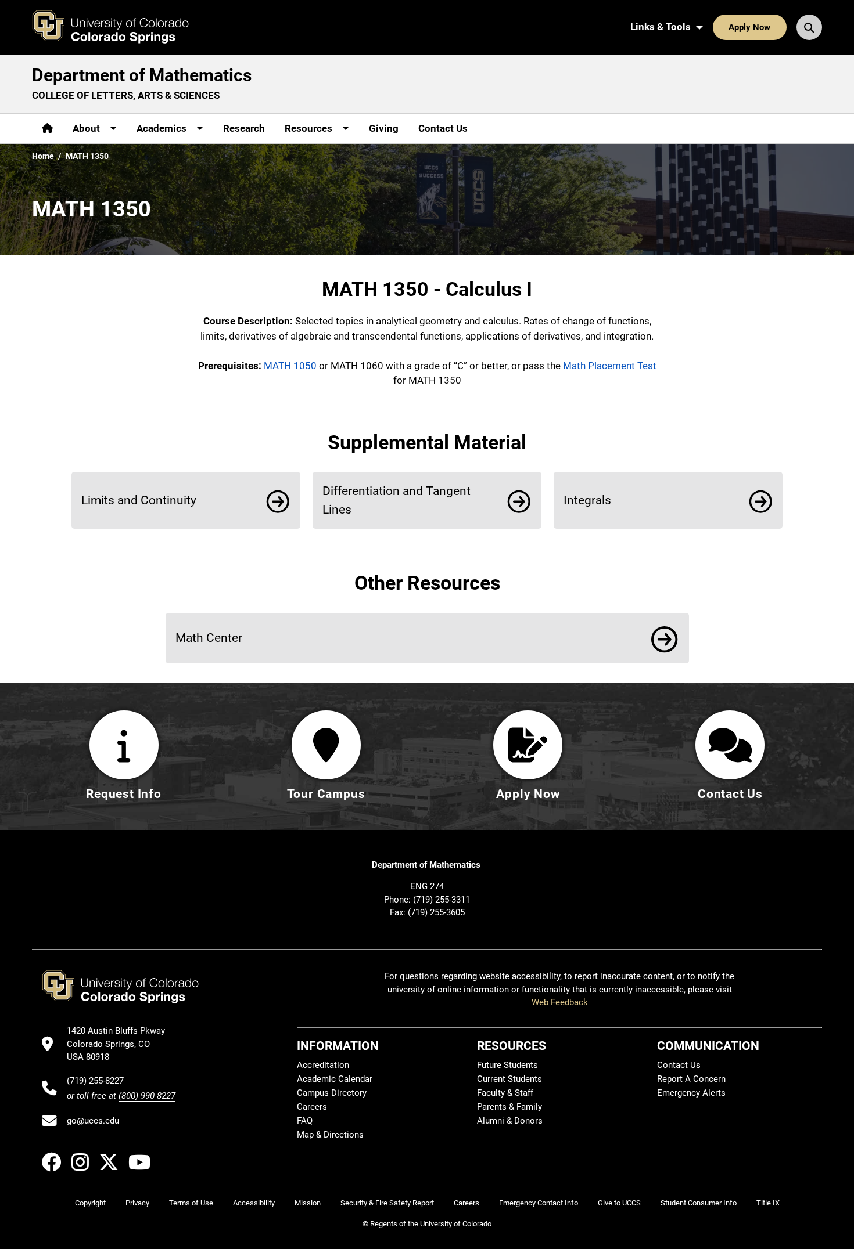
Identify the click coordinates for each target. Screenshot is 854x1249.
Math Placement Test (609, 365)
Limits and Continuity (138, 500)
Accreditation (323, 1065)
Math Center (208, 637)
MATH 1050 (290, 365)
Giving (384, 128)
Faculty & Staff (505, 1093)
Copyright (90, 1203)
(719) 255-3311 (441, 899)
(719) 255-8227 (95, 1080)
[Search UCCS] (809, 27)
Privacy (137, 1203)
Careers (312, 1107)
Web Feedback (560, 1002)
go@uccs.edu (93, 1121)
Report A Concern (691, 1079)
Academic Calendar (334, 1079)
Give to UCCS (619, 1203)
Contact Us (443, 128)
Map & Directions (330, 1134)
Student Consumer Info (699, 1203)
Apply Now (749, 27)
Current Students (509, 1079)
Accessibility (254, 1203)
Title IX (768, 1203)
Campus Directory (332, 1093)
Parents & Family (509, 1107)
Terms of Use (191, 1203)
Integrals (587, 500)
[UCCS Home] (119, 27)
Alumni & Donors (510, 1121)
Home (43, 156)
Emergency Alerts (691, 1093)
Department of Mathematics (142, 75)
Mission (308, 1203)
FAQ (305, 1121)
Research (244, 128)
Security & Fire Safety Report (387, 1203)
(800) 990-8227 (147, 1096)
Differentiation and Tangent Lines (396, 500)
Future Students (507, 1065)
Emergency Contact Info (538, 1203)
